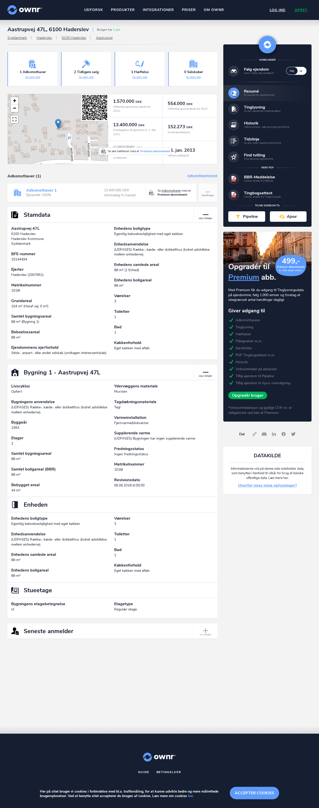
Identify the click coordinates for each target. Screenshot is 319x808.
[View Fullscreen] (14, 119)
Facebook (283, 434)
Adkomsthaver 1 (41, 190)
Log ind (278, 10)
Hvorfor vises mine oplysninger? (267, 485)
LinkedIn (273, 434)
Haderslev (44, 37)
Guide (144, 772)
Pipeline (250, 216)
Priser (189, 9)
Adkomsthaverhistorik (202, 176)
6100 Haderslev (74, 37)
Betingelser (169, 772)
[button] (58, 124)
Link (254, 434)
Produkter (123, 9)
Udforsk (93, 9)
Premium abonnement (155, 151)
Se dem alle (32, 77)
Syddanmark (17, 37)
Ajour (292, 216)
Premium (243, 277)
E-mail (264, 434)
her (190, 796)
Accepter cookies (254, 793)
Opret (301, 10)
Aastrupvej (104, 37)
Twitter (293, 434)
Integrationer (158, 9)
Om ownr (214, 9)
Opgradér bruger (247, 395)
